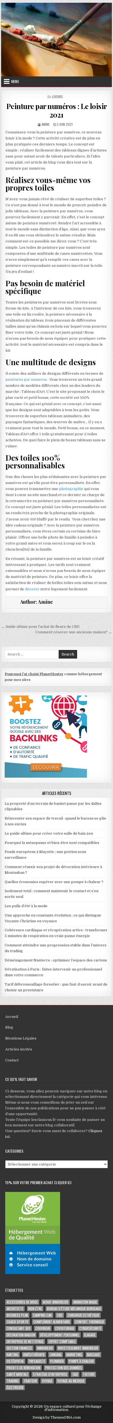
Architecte (15, 1308)
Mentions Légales (20, 1038)
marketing (74, 1354)
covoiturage (64, 1328)
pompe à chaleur (81, 1361)
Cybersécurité (90, 1328)
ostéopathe (15, 1361)
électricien (15, 1387)
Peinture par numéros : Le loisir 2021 (56, 110)
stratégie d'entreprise (50, 1374)
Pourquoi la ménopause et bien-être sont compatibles (52, 843)
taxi (75, 1374)
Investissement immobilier (78, 1348)
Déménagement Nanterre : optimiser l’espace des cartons (56, 960)
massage (93, 1354)
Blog (9, 1027)
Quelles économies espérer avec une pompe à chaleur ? (54, 882)
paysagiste (37, 1361)
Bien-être (35, 1308)
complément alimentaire (51, 1321)
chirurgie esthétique (83, 1315)
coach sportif (18, 1321)
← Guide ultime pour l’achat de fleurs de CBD (40, 627)
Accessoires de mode (22, 1302)
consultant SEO (18, 1328)
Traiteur (30, 1381)
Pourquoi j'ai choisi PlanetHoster (34, 674)
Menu (15, 81)
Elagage (89, 1335)
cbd (60, 1315)
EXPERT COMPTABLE (62, 1341)
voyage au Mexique (70, 1381)
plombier (57, 1361)
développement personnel (59, 1335)
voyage (47, 1381)
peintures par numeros (26, 379)
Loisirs (57, 96)
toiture (89, 1374)
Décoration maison (21, 1335)
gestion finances (19, 1348)
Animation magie (85, 1302)
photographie (71, 489)
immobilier (45, 1348)
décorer (32, 589)
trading (13, 1381)
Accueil (11, 1017)
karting (12, 1354)
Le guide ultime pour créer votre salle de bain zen (49, 833)
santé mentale (17, 1374)
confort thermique (89, 1321)
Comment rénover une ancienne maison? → (73, 632)
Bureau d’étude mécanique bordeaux (74, 1308)
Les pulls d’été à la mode (26, 906)
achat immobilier (55, 1302)
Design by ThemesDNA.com (57, 1417)
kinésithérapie (34, 1354)
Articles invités (18, 1049)
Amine (46, 124)
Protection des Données (63, 1367)
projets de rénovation (23, 1367)
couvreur (42, 1328)
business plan (17, 1315)
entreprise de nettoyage (25, 1341)
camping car (42, 1315)
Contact (12, 1060)
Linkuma (55, 1354)
